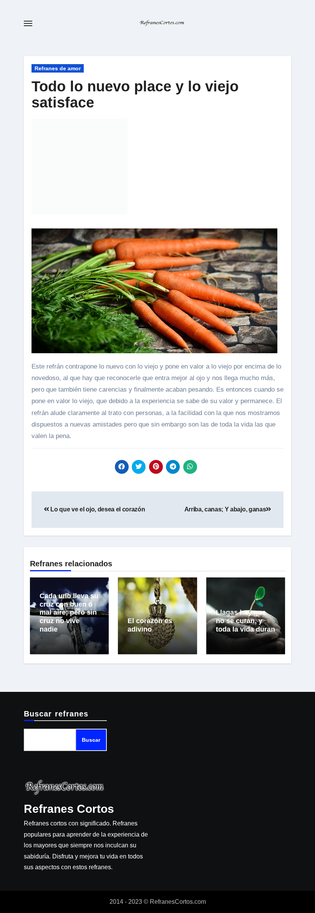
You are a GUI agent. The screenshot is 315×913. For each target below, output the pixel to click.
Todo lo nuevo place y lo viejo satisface (135, 94)
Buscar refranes (56, 714)
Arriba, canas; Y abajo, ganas (225, 509)
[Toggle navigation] (28, 23)
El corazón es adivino (150, 625)
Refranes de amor (58, 68)
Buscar (91, 740)
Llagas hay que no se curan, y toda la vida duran (245, 621)
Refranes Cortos (69, 808)
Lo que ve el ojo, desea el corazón (97, 509)
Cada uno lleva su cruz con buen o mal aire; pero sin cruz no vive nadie (69, 612)
